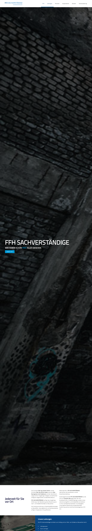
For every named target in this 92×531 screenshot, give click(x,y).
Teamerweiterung (83, 3)
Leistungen (49, 3)
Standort (74, 3)
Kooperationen (65, 3)
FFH (43, 3)
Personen (57, 3)
